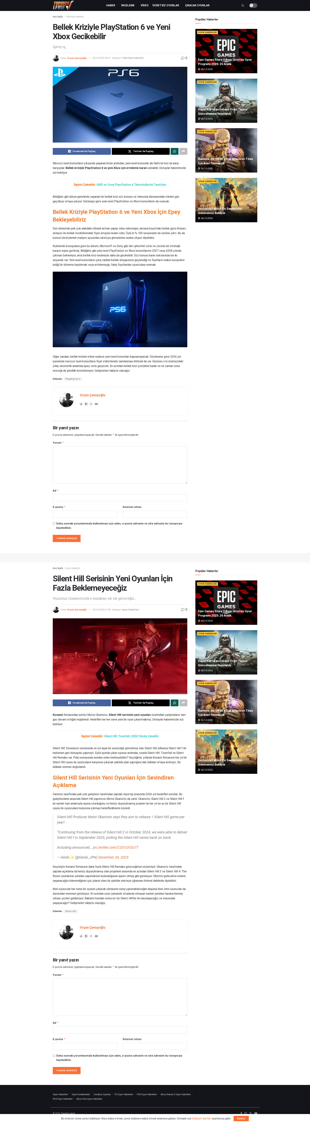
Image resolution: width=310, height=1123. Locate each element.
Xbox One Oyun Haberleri (89, 1099)
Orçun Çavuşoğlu (77, 58)
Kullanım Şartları (201, 1118)
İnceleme (128, 5)
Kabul (241, 1118)
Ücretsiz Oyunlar (165, 5)
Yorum (58, 442)
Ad (56, 490)
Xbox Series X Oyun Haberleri (176, 1094)
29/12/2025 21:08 (102, 609)
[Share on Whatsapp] (175, 151)
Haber (110, 5)
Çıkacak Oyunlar (197, 5)
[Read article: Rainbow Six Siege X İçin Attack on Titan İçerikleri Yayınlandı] (226, 150)
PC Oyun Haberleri (124, 1094)
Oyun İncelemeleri (81, 1094)
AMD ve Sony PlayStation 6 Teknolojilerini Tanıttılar (131, 184)
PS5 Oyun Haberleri (147, 1094)
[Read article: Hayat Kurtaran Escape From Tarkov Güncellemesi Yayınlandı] (226, 101)
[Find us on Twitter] (250, 1113)
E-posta (59, 507)
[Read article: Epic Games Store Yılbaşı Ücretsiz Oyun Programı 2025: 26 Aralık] (226, 51)
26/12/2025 (206, 69)
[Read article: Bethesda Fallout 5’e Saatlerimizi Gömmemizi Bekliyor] (226, 200)
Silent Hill (70, 911)
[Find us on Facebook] (241, 1113)
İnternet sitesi (132, 507)
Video (145, 5)
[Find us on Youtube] (255, 1113)
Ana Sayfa (58, 16)
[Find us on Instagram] (245, 1113)
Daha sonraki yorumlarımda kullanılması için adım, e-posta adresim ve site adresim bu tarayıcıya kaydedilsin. (119, 525)
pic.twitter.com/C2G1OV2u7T (115, 847)
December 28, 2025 (113, 857)
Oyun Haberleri (207, 32)
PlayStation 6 (73, 379)
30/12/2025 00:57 (102, 58)
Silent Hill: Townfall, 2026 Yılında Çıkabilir (131, 736)
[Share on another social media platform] (183, 151)
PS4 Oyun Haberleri (62, 1099)
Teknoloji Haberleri (75, 16)
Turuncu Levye (68, 1113)
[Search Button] (242, 5)
